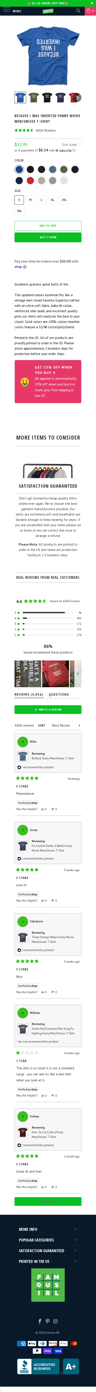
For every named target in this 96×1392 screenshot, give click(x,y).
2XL (64, 200)
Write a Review (56, 710)
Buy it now (48, 237)
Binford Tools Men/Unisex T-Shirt (53, 758)
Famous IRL (53, 1333)
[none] (20, 97)
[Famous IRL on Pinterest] (47, 1322)
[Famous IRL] (48, 11)
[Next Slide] (77, 673)
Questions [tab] (59, 695)
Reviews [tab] (29, 695)
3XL (19, 211)
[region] (48, 673)
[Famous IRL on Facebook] (40, 1322)
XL (52, 200)
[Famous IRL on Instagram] (55, 1322)
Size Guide (70, 145)
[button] (48, 130)
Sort (42, 726)
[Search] (78, 10)
